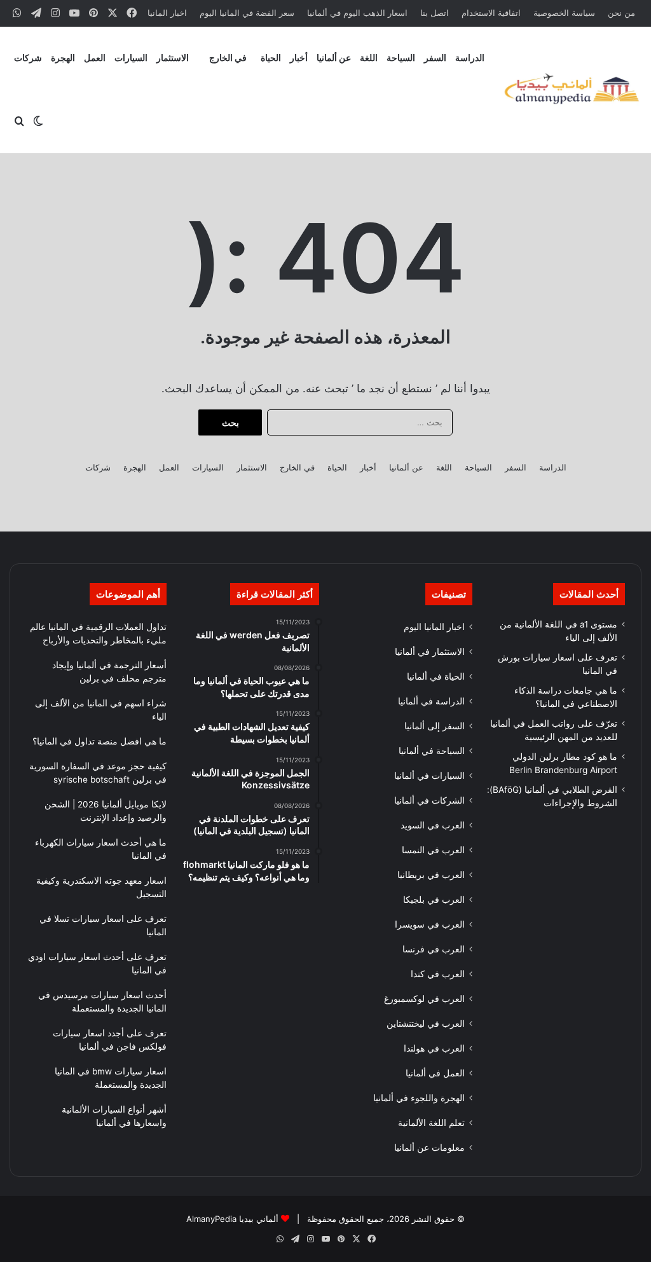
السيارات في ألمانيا (429, 776)
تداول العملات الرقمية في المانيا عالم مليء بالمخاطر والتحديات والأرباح (98, 633)
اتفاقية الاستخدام (491, 13)
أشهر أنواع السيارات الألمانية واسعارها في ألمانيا (114, 1116)
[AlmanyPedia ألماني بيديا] (571, 89)
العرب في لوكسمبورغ (424, 999)
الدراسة (469, 57)
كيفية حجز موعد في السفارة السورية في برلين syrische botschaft (98, 773)
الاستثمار (172, 57)
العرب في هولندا (434, 1048)
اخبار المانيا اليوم (434, 627)
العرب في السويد (433, 825)
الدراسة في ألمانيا (431, 701)
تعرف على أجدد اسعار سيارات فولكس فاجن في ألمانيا (110, 1040)
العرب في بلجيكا (434, 900)
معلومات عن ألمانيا (429, 1147)
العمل (95, 57)
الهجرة (63, 57)
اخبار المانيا (167, 13)
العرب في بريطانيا (431, 875)
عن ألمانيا (334, 57)
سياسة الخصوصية (564, 13)
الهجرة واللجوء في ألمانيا (419, 1098)
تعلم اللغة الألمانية (431, 1123)
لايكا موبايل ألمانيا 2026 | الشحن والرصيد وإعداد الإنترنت (106, 811)
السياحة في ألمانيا (432, 751)
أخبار (299, 57)
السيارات (130, 57)
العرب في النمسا (433, 850)
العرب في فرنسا (433, 949)
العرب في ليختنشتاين (426, 1024)
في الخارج (228, 57)
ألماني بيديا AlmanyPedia (232, 1219)
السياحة (401, 57)
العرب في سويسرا (430, 924)
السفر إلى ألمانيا (434, 726)
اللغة (369, 57)
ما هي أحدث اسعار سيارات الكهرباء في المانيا (101, 849)
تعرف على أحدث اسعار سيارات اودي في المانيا (97, 963)
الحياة (271, 57)
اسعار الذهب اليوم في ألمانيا (357, 13)
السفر (435, 57)
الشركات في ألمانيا (429, 800)
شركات (28, 57)
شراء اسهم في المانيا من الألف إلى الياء (101, 710)
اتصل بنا (434, 13)
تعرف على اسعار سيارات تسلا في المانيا (103, 925)
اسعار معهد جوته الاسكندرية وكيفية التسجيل (101, 887)
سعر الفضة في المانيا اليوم (247, 13)
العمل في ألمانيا (435, 1073)
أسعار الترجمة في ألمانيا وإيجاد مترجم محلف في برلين (109, 671)
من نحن (621, 13)
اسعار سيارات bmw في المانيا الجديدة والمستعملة (111, 1078)
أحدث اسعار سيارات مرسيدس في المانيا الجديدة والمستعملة (102, 1001)
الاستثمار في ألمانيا (430, 652)
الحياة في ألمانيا (436, 676)
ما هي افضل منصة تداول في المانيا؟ (99, 741)
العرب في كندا (438, 974)
